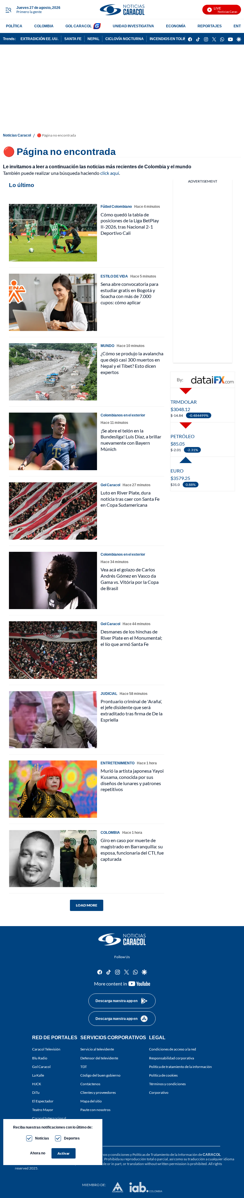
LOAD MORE (86, 905)
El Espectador (43, 1101)
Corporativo (158, 1092)
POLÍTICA (14, 26)
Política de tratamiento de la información (180, 1066)
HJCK (36, 1084)
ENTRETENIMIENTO (117, 763)
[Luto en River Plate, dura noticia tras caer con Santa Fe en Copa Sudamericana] (53, 511)
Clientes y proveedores (98, 1092)
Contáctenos (90, 1084)
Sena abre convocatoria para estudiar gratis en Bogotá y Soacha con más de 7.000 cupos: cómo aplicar (129, 293)
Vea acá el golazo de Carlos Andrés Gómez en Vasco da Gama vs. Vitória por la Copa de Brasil (130, 579)
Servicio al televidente (97, 1049)
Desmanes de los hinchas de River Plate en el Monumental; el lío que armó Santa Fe (131, 638)
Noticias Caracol (17, 135)
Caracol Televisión (46, 1049)
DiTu (36, 1092)
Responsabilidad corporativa (171, 1058)
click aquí (109, 173)
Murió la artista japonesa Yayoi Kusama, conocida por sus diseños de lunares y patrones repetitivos (132, 780)
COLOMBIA (44, 26)
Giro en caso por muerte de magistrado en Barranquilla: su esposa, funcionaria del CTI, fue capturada (132, 849)
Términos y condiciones (167, 1084)
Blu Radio (39, 1058)
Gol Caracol (41, 1066)
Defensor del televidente (99, 1058)
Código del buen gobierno (100, 1075)
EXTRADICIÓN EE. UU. (39, 39)
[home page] (122, 10)
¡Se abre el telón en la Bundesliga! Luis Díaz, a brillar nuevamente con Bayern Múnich (131, 440)
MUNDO (107, 345)
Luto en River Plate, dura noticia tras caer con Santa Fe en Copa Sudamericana (130, 499)
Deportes (72, 1138)
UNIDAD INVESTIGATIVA (133, 26)
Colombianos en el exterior (123, 415)
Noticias (42, 1138)
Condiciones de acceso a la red (172, 1049)
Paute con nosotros (95, 1110)
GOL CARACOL (78, 26)
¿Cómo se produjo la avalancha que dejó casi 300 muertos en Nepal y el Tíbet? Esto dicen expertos (132, 363)
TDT (83, 1066)
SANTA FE (73, 39)
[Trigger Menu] (8, 10)
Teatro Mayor (42, 1110)
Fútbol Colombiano (116, 206)
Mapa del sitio (91, 1101)
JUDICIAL (109, 693)
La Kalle (38, 1075)
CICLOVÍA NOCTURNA (124, 39)
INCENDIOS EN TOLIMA (169, 39)
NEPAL (93, 39)
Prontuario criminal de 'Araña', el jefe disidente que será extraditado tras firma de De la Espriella (131, 710)
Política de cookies (163, 1075)
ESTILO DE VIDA (114, 276)
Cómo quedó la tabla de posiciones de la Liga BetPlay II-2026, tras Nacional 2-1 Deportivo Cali (130, 224)
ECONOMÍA (176, 26)
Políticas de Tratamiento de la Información (165, 1154)
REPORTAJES (210, 26)
